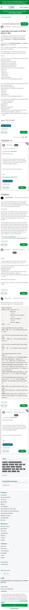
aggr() (8, 466)
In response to (9, 151)
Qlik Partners (4, 528)
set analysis (5, 464)
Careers (3, 557)
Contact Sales (4, 564)
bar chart (14, 471)
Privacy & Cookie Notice (7, 589)
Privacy (3, 555)
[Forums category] (3, 485)
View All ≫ (4, 475)
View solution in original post (9, 177)
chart (13, 469)
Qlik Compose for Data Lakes (8, 508)
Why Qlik (3, 520)
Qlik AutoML (4, 502)
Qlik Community (5, 570)
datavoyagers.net (21, 238)
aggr (9, 471)
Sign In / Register (24, 7)
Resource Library (5, 526)
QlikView (3, 504)
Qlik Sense (3, 499)
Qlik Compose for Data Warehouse (10, 511)
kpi (24, 469)
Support (3, 540)
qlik (24, 464)
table (20, 464)
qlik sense (5, 462)
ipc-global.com (12, 236)
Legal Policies (4, 586)
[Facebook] (8, 574)
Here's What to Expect (15, 12)
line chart (5, 471)
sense (16, 464)
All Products (4, 495)
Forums (7, 485)
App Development (6, 17)
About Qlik (3, 546)
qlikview (13, 466)
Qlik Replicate (4, 506)
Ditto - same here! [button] (6, 125)
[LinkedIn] (5, 574)
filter (21, 469)
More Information (14, 608)
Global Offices (4, 562)
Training (3, 537)
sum (18, 471)
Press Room (4, 548)
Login (20, 1)
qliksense (11, 464)
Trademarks (4, 591)
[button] (27, 26)
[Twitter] (2, 574)
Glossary (3, 535)
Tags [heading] (4, 459)
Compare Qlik (4, 533)
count (17, 469)
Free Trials (3, 531)
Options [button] (26, 17)
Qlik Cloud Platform (5, 497)
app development (7, 469)
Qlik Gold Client (4, 518)
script (4, 466)
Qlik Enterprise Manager (7, 513)
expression (18, 466)
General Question (10, 120)
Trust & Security (5, 551)
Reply (23, 132)
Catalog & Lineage (5, 515)
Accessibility (4, 553)
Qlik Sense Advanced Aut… (15, 462)
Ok (14, 605)
